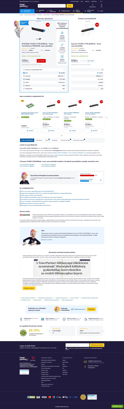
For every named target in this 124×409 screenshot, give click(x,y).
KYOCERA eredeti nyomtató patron (90, 298)
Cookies (43, 364)
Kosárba (92, 60)
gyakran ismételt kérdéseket (57, 155)
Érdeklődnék (91, 309)
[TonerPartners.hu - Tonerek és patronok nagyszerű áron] (24, 6)
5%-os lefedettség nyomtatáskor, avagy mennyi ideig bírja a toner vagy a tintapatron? (42, 197)
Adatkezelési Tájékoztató (96, 348)
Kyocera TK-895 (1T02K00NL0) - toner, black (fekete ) (93, 113)
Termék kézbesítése (74, 1)
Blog (82, 1)
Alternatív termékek (65, 140)
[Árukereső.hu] (24, 371)
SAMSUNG (65, 372)
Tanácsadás (54, 140)
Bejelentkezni (93, 6)
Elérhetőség (94, 1)
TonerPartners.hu (67, 357)
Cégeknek (87, 1)
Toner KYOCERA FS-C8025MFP (27, 166)
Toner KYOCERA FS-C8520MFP (48, 164)
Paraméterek (39, 140)
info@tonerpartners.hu (80, 309)
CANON (64, 370)
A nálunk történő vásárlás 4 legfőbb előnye (51, 376)
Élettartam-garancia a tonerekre (48, 378)
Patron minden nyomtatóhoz (30, 14)
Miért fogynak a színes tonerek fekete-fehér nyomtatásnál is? (36, 205)
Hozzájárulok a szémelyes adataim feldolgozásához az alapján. (84, 349)
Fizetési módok (44, 370)
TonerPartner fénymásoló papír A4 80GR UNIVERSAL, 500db (29, 113)
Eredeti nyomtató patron (61, 298)
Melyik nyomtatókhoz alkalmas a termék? (79, 52)
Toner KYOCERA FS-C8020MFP (27, 164)
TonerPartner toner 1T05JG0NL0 (86, 179)
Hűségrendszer (44, 372)
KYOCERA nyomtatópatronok (45, 298)
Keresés (70, 5)
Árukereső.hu (24, 373)
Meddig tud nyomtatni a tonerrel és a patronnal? (33, 203)
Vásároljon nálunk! (46, 357)
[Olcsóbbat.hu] (92, 395)
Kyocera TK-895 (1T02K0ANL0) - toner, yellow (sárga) (50, 113)
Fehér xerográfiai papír (67, 300)
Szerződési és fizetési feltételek (48, 360)
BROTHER (65, 374)
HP (63, 368)
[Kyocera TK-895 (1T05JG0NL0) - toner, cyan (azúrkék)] (88, 30)
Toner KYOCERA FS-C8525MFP (48, 166)
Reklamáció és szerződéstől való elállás (50, 366)
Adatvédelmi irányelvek (46, 362)
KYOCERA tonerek (26, 300)
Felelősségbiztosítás (45, 380)
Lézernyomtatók (37, 300)
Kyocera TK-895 (46, 14)
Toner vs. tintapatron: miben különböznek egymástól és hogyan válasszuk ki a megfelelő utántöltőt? (45, 201)
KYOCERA (40, 14)
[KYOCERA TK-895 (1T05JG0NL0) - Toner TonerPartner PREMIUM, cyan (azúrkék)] (38, 30)
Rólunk (64, 360)
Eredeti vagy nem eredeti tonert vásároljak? (31, 195)
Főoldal (21, 14)
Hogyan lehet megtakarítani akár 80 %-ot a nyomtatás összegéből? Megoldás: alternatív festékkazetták (46, 193)
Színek (47, 140)
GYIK (42, 382)
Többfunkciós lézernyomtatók (51, 300)
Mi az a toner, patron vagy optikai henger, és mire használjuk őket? (37, 191)
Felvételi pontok (44, 374)
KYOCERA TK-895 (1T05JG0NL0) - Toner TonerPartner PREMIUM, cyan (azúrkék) (71, 152)
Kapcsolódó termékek (78, 140)
